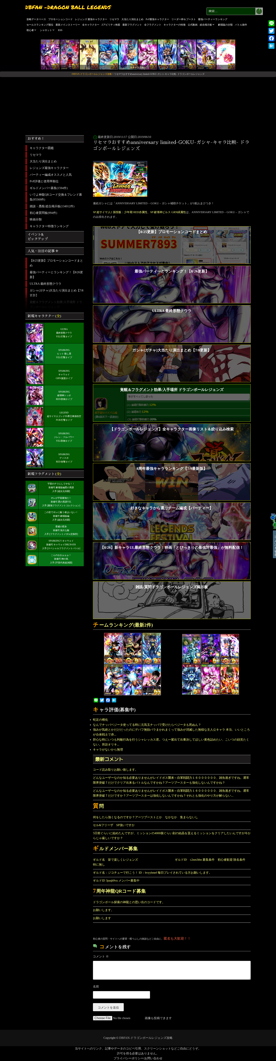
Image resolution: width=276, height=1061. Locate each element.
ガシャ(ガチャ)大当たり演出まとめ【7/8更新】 (56, 293)
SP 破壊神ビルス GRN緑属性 (168, 212)
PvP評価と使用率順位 (44, 181)
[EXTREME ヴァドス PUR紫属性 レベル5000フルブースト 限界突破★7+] (186, 54)
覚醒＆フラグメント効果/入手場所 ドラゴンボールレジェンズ (56, 304)
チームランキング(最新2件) (123, 624)
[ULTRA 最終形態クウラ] (50, 54)
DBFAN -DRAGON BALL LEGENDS (68, 7)
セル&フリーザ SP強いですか (114, 825)
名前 (96, 986)
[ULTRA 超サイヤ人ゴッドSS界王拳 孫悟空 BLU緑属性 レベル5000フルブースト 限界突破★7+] (225, 54)
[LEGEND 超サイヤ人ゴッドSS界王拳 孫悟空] (69, 54)
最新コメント (109, 759)
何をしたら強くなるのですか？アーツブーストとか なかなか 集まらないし (147, 817)
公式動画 (193, 24)
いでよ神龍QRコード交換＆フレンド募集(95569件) (56, 197)
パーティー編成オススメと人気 (51, 174)
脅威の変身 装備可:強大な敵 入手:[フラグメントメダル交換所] (61, 530)
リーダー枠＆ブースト (183, 19)
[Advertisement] (138, 104)
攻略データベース (36, 19)
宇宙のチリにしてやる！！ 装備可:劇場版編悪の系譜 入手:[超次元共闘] (61, 487)
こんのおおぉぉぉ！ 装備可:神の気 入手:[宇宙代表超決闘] (61, 559)
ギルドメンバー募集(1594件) (49, 188)
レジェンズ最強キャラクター (49, 168)
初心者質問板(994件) (43, 212)
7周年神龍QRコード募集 (119, 891)
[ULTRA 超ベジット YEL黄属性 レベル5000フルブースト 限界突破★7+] (89, 54)
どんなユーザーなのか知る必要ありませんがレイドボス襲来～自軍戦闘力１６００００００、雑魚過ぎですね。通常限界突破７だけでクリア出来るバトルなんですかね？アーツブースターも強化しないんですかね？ (171, 780)
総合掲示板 (206, 24)
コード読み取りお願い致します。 (115, 769)
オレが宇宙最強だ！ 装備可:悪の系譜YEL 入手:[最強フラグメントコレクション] (61, 502)
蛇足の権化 (100, 719)
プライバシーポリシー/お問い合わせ (138, 1058)
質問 (98, 806)
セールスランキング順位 (39, 24)
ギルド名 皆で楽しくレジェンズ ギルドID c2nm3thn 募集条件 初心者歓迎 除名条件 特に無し (170, 862)
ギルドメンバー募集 (115, 848)
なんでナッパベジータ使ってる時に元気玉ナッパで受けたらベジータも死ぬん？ (147, 724)
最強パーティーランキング (212, 19)
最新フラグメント (132, 24)
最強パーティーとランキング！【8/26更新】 (56, 275)
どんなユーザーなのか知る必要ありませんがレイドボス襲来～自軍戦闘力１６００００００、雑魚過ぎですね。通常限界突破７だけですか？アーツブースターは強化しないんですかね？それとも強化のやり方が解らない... (171, 793)
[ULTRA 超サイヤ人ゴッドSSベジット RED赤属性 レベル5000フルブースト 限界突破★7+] (128, 54)
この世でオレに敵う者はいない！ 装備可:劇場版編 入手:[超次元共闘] (61, 516)
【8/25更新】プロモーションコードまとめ (56, 263)
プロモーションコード (60, 19)
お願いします (102, 918)
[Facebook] (271, 38)
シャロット (46, 30)
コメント (101, 956)
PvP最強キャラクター (157, 19)
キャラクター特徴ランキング (49, 226)
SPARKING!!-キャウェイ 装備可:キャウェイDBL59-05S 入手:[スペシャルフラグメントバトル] (61, 545)
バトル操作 (241, 24)
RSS (60, 30)
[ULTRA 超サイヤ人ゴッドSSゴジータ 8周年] (108, 54)
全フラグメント (152, 24)
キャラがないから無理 (108, 749)
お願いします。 (103, 910)
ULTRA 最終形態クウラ (45, 283)
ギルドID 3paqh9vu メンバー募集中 (116, 880)
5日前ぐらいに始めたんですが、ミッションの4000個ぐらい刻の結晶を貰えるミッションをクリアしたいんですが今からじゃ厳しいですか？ (172, 836)
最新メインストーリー (68, 24)
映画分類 (36, 219)
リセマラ (114, 19)
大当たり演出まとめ (132, 19)
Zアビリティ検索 (111, 24)
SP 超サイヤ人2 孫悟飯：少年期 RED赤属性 (120, 212)
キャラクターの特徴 (175, 24)
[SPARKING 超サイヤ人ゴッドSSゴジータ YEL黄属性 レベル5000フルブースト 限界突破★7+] (167, 54)
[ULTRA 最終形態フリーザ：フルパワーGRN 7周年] (147, 54)
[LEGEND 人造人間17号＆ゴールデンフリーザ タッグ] (206, 54)
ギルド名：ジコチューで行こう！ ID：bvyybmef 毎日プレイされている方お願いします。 (152, 872)
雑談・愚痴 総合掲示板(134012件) (52, 206)
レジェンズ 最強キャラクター (91, 19)
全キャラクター (90, 24)
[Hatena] (271, 46)
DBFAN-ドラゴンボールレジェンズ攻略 (146, 1037)
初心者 (30, 30)
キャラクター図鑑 (42, 148)
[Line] (271, 23)
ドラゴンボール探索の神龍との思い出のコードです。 (129, 902)
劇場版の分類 (225, 24)
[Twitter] (271, 31)
